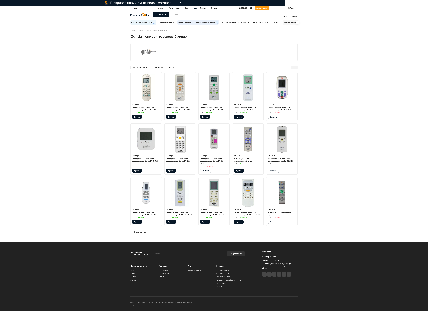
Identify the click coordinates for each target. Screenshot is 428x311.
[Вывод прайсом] (295, 67)
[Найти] (276, 14)
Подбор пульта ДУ (195, 270)
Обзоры (219, 286)
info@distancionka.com (270, 260)
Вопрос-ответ (221, 283)
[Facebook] (264, 274)
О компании (163, 270)
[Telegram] (274, 274)
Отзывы (162, 277)
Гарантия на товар (223, 277)
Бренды (133, 277)
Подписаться (236, 254)
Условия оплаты (222, 270)
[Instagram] (269, 274)
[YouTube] (279, 274)
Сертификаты (164, 273)
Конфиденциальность (290, 304)
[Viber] (284, 274)
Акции (132, 273)
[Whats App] (289, 274)
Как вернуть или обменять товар (228, 280)
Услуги (133, 280)
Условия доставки (223, 273)
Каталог (133, 270)
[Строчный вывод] (292, 67)
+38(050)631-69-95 (245, 8)
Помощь (220, 266)
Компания (163, 266)
